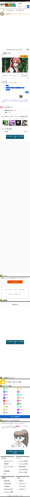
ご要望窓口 (7, 486)
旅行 (20, 400)
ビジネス (21, 409)
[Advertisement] (15, 32)
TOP (4, 10)
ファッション (8, 403)
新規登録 (17, 426)
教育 (7, 412)
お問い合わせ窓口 (8, 489)
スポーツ (7, 400)
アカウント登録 (23, 472)
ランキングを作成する (15, 416)
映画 (7, 394)
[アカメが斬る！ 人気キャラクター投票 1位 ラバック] (5, 122)
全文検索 (20, 3)
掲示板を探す (22, 466)
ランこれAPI (22, 486)
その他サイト (22, 489)
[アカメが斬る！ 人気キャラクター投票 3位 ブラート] (18, 122)
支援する (21, 480)
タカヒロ (12, 87)
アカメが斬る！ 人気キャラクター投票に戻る (15, 137)
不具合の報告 (7, 483)
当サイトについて (8, 461)
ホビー (7, 397)
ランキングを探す (23, 461)
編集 (27, 92)
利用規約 (6, 463)
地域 (20, 412)
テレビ (21, 394)
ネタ (7, 409)
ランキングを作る (23, 463)
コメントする (15, 281)
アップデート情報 (8, 492)
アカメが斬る (8, 87)
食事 (7, 406)
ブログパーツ (22, 483)
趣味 (20, 403)
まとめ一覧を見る (23, 469)
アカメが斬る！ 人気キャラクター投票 (14, 49)
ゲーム (7, 388)
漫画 (23, 87)
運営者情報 (7, 471)
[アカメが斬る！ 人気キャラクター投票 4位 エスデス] (24, 122)
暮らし (21, 406)
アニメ (7, 85)
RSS (5, 473)
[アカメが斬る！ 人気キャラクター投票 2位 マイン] (12, 122)
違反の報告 (7, 480)
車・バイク (22, 397)
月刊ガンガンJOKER (18, 87)
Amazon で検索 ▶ (24, 56)
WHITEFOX (8, 89)
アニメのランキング (10, 10)
